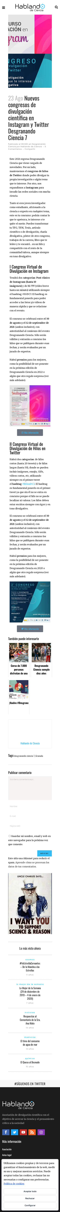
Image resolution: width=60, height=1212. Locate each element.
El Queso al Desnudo (30, 1062)
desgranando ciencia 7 (24, 755)
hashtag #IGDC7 (21, 294)
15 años (30, 1066)
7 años (29, 1003)
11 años (30, 974)
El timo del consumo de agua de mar (30, 1042)
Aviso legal (7, 1155)
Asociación (7, 1149)
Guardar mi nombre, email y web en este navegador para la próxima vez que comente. (29, 840)
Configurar (30, 1205)
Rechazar (30, 1198)
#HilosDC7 (28, 484)
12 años (30, 1049)
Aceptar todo (30, 1191)
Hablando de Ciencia (31, 146)
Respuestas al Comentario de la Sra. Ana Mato (30, 1019)
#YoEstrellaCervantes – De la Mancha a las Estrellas (30, 966)
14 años (30, 1027)
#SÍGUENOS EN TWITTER (30, 1083)
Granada (39, 755)
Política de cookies (14, 1183)
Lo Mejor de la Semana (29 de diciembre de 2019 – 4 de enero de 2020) (30, 993)
